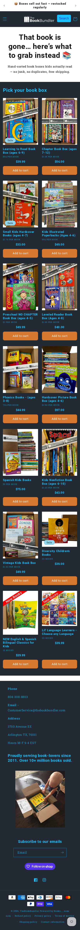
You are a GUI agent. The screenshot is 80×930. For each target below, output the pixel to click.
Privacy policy (43, 915)
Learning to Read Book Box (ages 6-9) (19, 150)
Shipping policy (28, 921)
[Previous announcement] (4, 5)
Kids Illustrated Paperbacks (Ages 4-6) (59, 233)
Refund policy (23, 915)
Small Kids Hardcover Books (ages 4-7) (18, 233)
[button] (5, 19)
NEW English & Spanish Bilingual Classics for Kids (19, 642)
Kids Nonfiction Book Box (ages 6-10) (57, 481)
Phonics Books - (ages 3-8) (19, 399)
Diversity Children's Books (56, 552)
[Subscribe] (62, 852)
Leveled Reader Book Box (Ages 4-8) (57, 316)
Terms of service (64, 915)
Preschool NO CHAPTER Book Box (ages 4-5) (20, 316)
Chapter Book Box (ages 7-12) (59, 150)
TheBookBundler (29, 910)
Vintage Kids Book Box (19, 563)
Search (64, 18)
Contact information (52, 921)
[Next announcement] (75, 5)
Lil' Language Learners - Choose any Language (59, 632)
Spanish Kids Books (17, 480)
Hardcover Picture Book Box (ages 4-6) (59, 399)
